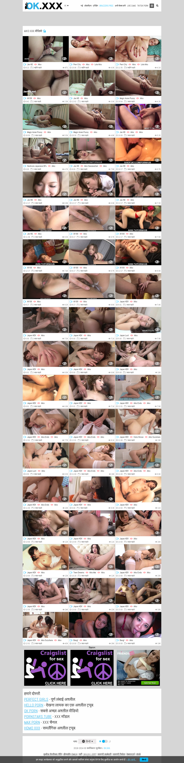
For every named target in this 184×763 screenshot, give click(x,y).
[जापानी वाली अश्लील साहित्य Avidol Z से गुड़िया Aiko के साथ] (92, 591)
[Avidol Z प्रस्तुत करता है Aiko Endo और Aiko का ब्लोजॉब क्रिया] (92, 455)
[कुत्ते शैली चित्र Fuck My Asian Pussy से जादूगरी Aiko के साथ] (138, 625)
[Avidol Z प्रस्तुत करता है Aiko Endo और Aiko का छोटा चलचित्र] (46, 489)
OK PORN (31, 710)
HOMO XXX (32, 728)
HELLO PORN (33, 705)
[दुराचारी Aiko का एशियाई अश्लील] (46, 184)
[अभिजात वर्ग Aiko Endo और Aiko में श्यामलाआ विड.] (46, 422)
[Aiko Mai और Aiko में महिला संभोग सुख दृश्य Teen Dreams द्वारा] (92, 557)
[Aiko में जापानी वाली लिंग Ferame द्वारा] (92, 83)
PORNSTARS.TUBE (38, 716)
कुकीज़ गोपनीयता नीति (52, 754)
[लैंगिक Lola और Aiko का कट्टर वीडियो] (92, 49)
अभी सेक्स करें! (120, 5)
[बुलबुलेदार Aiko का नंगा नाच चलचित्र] (138, 252)
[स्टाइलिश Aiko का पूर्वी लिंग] (92, 286)
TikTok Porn (142, 5)
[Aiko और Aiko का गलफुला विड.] (46, 625)
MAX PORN (32, 722)
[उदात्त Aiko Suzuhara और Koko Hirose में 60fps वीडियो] (138, 422)
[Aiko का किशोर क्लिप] (92, 388)
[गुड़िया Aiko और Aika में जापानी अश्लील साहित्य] (138, 117)
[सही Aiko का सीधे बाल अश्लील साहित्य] (92, 625)
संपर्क (138, 754)
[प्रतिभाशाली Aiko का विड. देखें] (46, 388)
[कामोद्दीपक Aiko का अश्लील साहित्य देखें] (46, 151)
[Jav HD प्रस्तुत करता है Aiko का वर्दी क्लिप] (92, 184)
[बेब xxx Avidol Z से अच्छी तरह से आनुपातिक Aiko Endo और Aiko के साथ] (138, 388)
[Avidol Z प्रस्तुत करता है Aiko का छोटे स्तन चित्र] (138, 591)
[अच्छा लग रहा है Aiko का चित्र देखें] (92, 523)
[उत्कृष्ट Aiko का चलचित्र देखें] (46, 218)
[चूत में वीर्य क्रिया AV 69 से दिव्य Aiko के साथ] (46, 286)
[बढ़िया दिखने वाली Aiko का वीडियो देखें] (92, 218)
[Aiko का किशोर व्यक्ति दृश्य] (138, 286)
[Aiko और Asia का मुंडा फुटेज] (46, 557)
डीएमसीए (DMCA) (70, 754)
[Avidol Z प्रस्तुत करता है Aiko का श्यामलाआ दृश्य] (92, 354)
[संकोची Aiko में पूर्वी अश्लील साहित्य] (46, 591)
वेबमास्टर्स (131, 754)
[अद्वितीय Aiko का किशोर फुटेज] (92, 320)
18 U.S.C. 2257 (89, 754)
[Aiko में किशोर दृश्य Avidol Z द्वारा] (46, 320)
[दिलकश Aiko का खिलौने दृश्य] (138, 320)
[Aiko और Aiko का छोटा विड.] (138, 557)
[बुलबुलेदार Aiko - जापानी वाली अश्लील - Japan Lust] (46, 455)
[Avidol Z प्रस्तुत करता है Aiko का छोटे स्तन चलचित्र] (138, 354)
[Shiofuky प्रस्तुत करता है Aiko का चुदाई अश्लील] (46, 49)
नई (82, 5)
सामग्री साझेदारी (104, 754)
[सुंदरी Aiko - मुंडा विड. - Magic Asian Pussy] (138, 83)
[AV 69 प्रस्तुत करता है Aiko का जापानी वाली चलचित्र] (138, 218)
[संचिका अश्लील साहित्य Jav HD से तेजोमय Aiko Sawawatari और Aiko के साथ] (92, 151)
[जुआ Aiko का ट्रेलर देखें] (138, 523)
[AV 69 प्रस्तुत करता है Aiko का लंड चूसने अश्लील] (46, 252)
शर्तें (80, 754)
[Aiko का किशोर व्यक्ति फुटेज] (92, 489)
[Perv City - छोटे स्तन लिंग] (138, 49)
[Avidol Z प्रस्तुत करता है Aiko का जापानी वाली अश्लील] (138, 489)
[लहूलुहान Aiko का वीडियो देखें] (138, 151)
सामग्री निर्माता (119, 754)
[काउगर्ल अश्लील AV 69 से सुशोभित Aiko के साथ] (92, 252)
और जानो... (131, 759)
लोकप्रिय (87, 5)
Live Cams (131, 5)
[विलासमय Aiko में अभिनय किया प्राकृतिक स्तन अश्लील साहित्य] (46, 354)
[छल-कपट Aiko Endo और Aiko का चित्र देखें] (138, 455)
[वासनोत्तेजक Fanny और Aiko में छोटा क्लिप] (92, 117)
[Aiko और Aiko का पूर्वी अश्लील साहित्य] (92, 422)
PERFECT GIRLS (36, 699)
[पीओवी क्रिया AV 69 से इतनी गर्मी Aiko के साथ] (46, 83)
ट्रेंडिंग (95, 5)
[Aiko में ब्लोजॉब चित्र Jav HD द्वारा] (138, 184)
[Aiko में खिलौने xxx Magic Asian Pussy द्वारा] (46, 117)
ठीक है (144, 759)
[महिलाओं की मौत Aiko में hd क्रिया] (46, 523)
